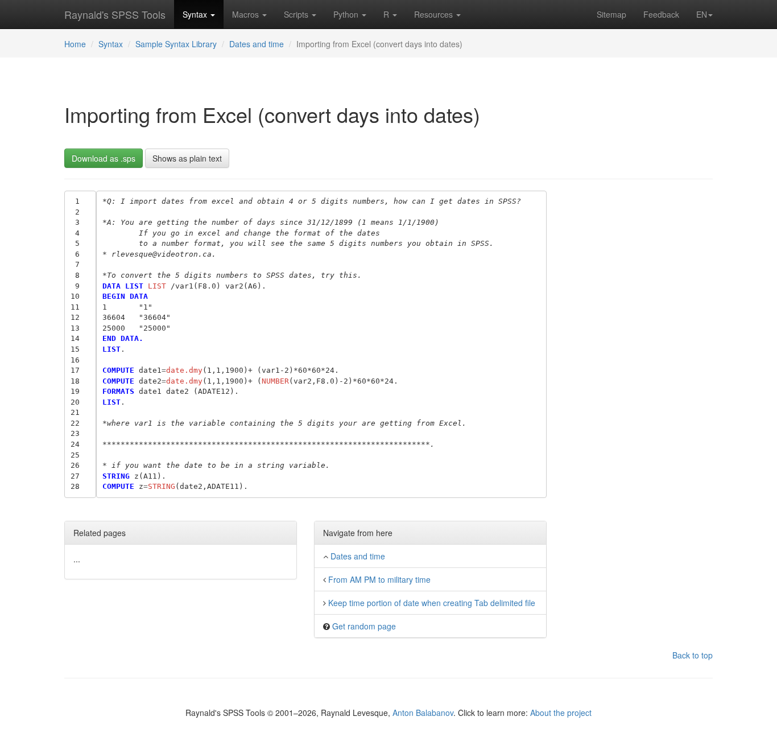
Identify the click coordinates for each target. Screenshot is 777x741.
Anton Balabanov (422, 712)
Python (347, 14)
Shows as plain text (187, 158)
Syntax (196, 14)
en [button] (701, 14)
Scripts (297, 14)
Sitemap (611, 14)
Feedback (661, 14)
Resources (434, 14)
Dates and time (256, 44)
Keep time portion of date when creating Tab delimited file (431, 602)
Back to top (692, 655)
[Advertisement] (638, 361)
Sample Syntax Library (176, 44)
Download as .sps (103, 158)
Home (75, 44)
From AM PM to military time (379, 579)
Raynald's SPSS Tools (115, 14)
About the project (561, 712)
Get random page (364, 626)
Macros (246, 14)
